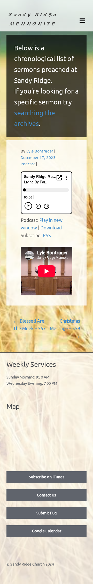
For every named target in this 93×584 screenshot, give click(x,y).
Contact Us (46, 495)
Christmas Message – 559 (65, 328)
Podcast (28, 164)
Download (51, 227)
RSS (47, 235)
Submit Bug (46, 513)
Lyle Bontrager (39, 151)
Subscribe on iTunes (46, 477)
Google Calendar (46, 531)
